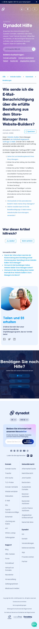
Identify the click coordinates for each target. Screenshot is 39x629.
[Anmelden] (22, 9)
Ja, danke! (11, 241)
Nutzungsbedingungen (19, 605)
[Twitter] (21, 451)
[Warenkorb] (28, 9)
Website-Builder (13, 137)
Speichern (31, 131)
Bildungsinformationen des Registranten (19, 609)
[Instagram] (14, 451)
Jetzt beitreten (28, 442)
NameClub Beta (27, 522)
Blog (19, 386)
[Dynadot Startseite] (3, 9)
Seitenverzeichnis (28, 548)
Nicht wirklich (27, 241)
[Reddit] (27, 451)
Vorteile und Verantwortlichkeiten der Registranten (19, 612)
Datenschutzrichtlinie (19, 601)
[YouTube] (24, 451)
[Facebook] (11, 451)
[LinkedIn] (17, 451)
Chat (20, 376)
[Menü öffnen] (34, 9)
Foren (20, 381)
